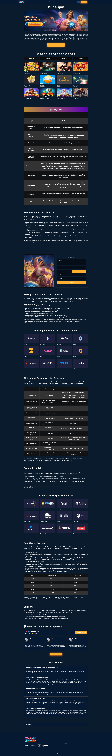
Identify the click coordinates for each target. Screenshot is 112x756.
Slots (80, 58)
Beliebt (30, 58)
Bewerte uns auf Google (81, 632)
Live (47, 58)
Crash (63, 58)
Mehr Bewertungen (56, 654)
